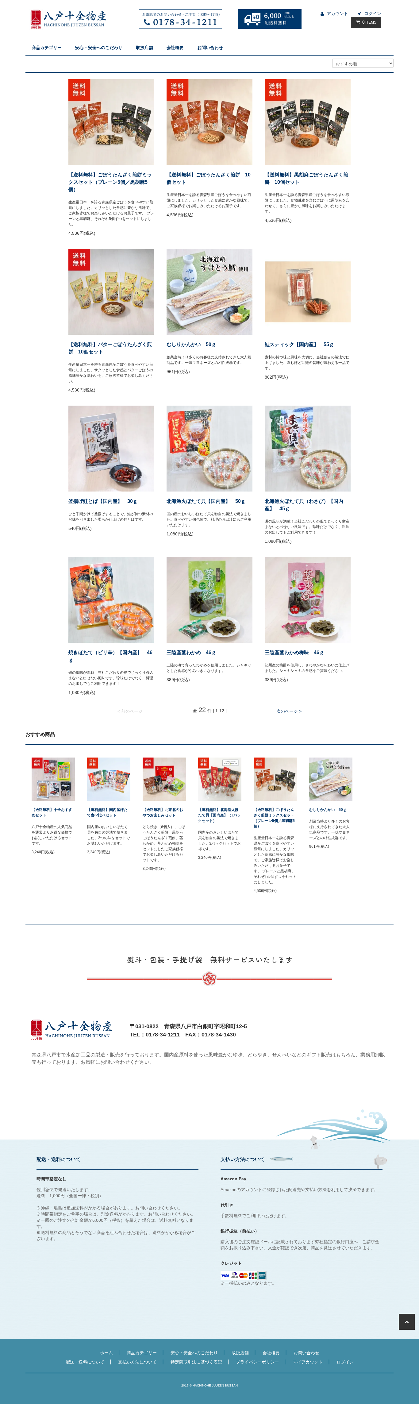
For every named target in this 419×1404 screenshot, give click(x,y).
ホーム (106, 1352)
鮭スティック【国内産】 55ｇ (299, 344)
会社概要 (175, 47)
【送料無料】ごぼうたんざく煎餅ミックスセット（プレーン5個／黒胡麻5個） (110, 182)
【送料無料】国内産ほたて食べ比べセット (107, 812)
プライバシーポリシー (257, 1362)
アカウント (337, 13)
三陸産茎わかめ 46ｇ (191, 652)
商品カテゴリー (47, 47)
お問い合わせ (210, 47)
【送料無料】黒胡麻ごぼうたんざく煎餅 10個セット (306, 178)
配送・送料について (85, 1362)
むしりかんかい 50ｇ (191, 344)
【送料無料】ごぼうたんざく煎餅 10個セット (209, 178)
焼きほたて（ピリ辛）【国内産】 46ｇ (110, 656)
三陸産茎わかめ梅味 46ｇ (294, 652)
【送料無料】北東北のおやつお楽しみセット (163, 812)
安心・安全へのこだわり (98, 47)
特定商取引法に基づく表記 (196, 1362)
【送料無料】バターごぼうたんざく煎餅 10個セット (110, 348)
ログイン (372, 13)
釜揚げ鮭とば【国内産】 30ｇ (103, 501)
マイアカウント (308, 1362)
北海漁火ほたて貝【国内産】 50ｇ (206, 501)
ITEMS (369, 22)
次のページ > (289, 711)
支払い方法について (137, 1362)
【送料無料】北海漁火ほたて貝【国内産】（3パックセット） (219, 815)
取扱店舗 (144, 47)
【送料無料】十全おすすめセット (52, 812)
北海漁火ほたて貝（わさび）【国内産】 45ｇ (304, 505)
